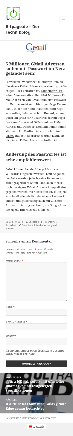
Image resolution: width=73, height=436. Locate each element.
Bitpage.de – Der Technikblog (22, 29)
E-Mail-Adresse (17, 321)
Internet (52, 221)
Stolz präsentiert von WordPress (39, 418)
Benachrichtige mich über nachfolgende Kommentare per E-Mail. (35, 352)
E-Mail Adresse (42, 225)
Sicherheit (11, 225)
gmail (54, 225)
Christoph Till (35, 221)
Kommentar (14, 260)
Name (10, 307)
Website (11, 336)
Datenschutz (12, 418)
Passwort (10, 228)
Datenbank (27, 225)
